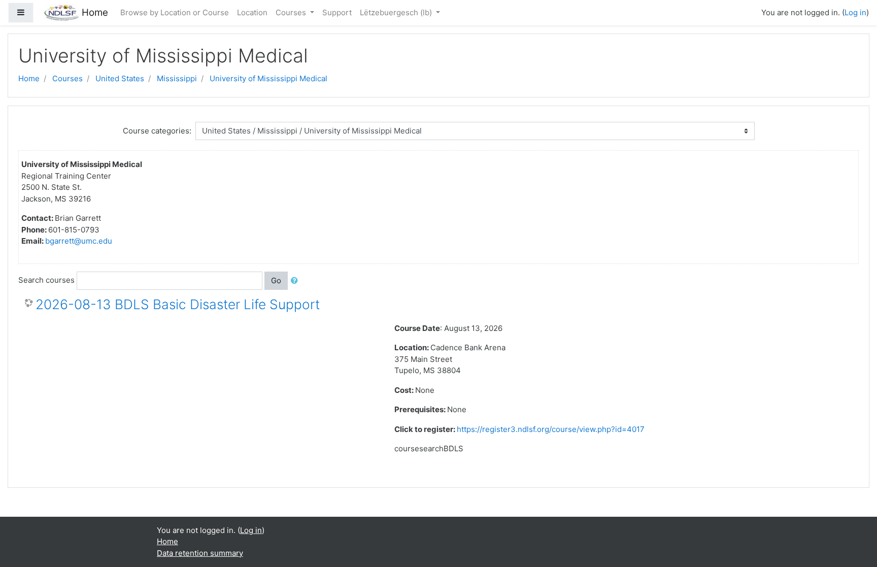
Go (276, 280)
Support (337, 12)
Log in (855, 12)
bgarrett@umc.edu (78, 241)
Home (29, 78)
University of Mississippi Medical (268, 78)
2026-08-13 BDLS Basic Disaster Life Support (178, 304)
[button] (296, 281)
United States (119, 78)
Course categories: (157, 131)
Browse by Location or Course (174, 12)
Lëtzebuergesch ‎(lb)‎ (397, 12)
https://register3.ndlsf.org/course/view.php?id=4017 (551, 429)
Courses (292, 12)
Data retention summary (200, 553)
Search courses (46, 280)
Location (252, 12)
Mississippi (177, 78)
